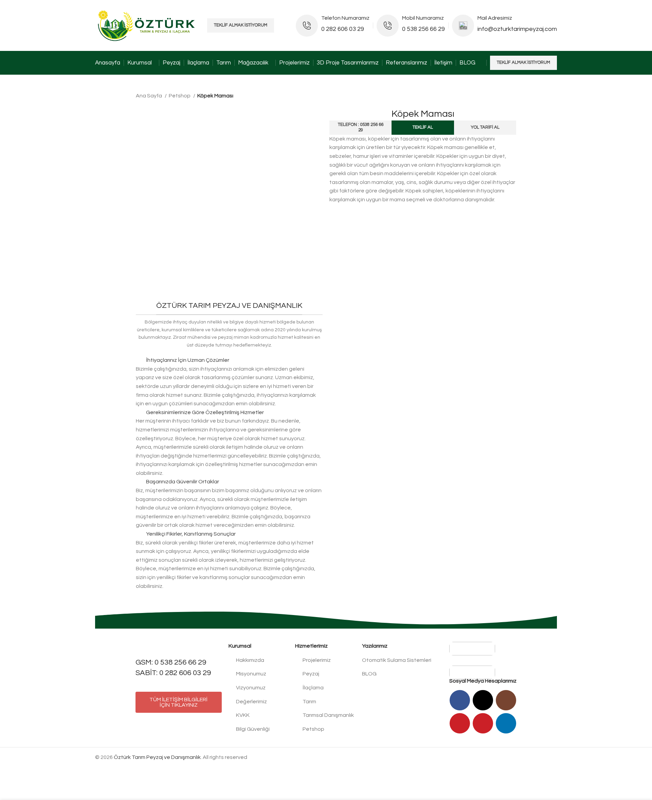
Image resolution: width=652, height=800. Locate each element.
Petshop (180, 95)
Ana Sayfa (149, 95)
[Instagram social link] (506, 700)
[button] (229, 360)
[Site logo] (147, 25)
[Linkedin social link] (506, 723)
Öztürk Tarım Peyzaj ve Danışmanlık (157, 757)
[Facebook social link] (460, 700)
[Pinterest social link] (483, 723)
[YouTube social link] (460, 723)
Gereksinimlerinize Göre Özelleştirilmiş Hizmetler (205, 412)
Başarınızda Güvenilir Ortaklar (182, 481)
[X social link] (483, 700)
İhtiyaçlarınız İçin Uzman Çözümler (187, 360)
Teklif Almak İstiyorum (240, 25)
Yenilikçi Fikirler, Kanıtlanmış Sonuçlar (191, 534)
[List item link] (259, 660)
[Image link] (472, 648)
